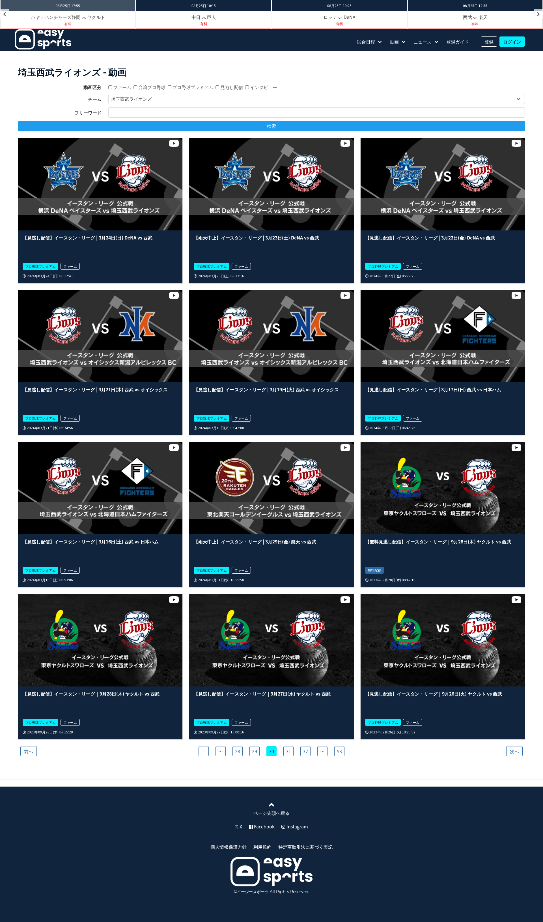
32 (305, 751)
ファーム (121, 87)
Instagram (296, 826)
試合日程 (366, 41)
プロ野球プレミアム (192, 87)
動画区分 (92, 87)
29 (254, 751)
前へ (28, 751)
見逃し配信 (231, 87)
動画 (394, 41)
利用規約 (262, 846)
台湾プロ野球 (151, 87)
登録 (489, 41)
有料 (203, 23)
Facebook (264, 826)
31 (288, 751)
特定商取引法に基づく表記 (305, 846)
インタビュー (263, 87)
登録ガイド (457, 41)
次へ (514, 751)
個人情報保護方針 (228, 846)
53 (339, 751)
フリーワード (88, 112)
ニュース (422, 41)
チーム (95, 99)
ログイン (512, 41)
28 (237, 751)
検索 (271, 126)
